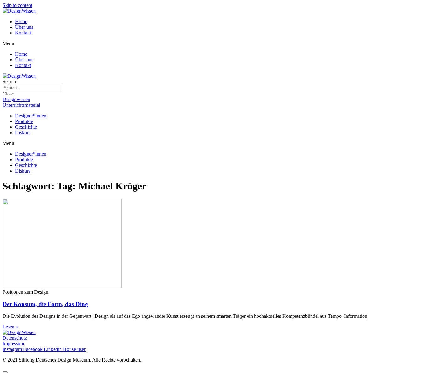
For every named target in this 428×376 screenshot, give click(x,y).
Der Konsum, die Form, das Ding (45, 304)
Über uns (24, 27)
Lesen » (10, 326)
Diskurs (22, 132)
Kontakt (23, 32)
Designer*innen (30, 115)
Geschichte (26, 127)
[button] (214, 43)
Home (21, 21)
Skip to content (17, 5)
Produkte (24, 121)
